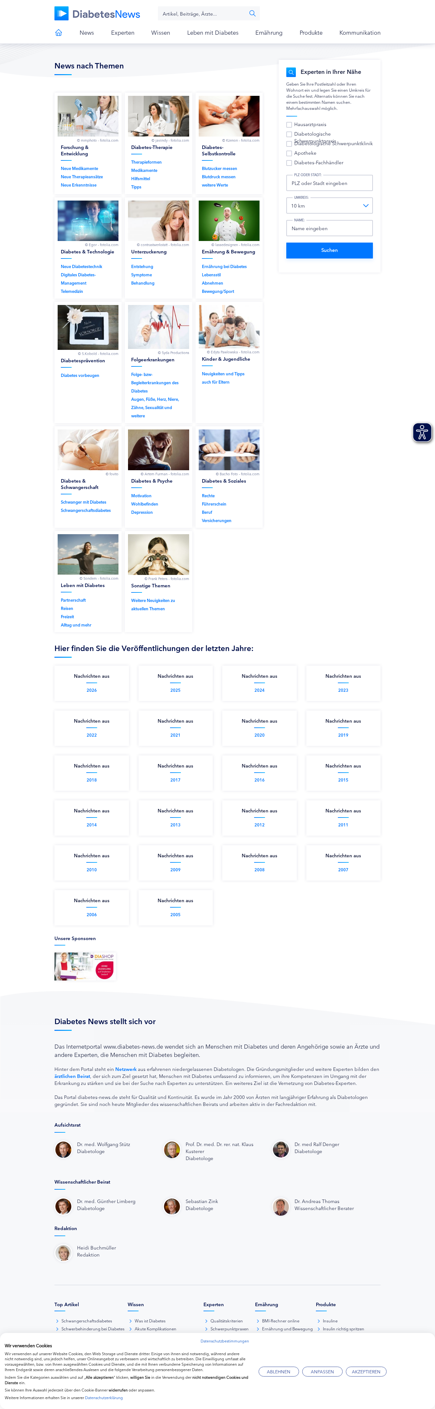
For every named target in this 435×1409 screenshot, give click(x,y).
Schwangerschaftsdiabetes (86, 1320)
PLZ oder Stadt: (308, 175)
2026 (92, 690)
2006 (92, 914)
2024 (259, 690)
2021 (175, 735)
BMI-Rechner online (280, 1320)
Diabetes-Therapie (161, 143)
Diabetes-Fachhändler (318, 162)
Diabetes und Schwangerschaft (91, 477)
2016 (259, 780)
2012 (259, 825)
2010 (92, 870)
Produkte (311, 32)
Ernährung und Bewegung (232, 248)
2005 (175, 914)
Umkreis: (301, 197)
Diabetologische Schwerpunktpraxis (315, 137)
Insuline (330, 1320)
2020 (259, 735)
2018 (92, 780)
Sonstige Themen (161, 582)
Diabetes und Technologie (91, 248)
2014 (92, 825)
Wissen (160, 32)
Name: (299, 220)
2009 (175, 870)
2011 (343, 825)
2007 (343, 870)
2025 (175, 690)
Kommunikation (360, 32)
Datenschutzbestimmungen (225, 1340)
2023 (343, 690)
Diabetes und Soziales (232, 477)
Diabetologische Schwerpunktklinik (333, 143)
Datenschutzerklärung (104, 1397)
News (87, 32)
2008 (259, 870)
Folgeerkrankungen (161, 362)
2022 (92, 735)
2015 (343, 780)
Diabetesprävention (91, 362)
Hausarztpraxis (310, 124)
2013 (175, 825)
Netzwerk (126, 1069)
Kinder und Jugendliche (232, 362)
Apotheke (305, 152)
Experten (122, 32)
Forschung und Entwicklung (91, 143)
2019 (343, 735)
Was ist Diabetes (150, 1320)
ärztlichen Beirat (72, 1076)
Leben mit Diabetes (213, 32)
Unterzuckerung (161, 248)
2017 (175, 780)
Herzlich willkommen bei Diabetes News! (58, 32)
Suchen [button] (252, 13)
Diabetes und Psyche (161, 477)
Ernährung (268, 32)
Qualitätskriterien (226, 1320)
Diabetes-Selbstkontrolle (232, 143)
